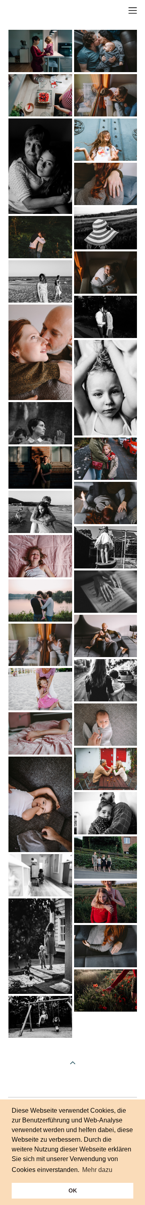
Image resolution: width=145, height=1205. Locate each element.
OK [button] (72, 1190)
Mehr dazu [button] (97, 1169)
